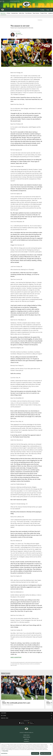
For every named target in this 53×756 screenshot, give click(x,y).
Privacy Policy (26, 735)
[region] (26, 749)
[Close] (51, 744)
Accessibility (26, 741)
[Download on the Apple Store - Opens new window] (22, 723)
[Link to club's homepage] (2, 9)
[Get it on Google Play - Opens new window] (30, 723)
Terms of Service (26, 737)
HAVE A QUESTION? (16, 657)
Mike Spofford (18, 33)
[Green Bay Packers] (26, 729)
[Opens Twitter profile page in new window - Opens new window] (16, 36)
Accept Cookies (35, 753)
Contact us (26, 739)
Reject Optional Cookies (45, 753)
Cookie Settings (4, 753)
